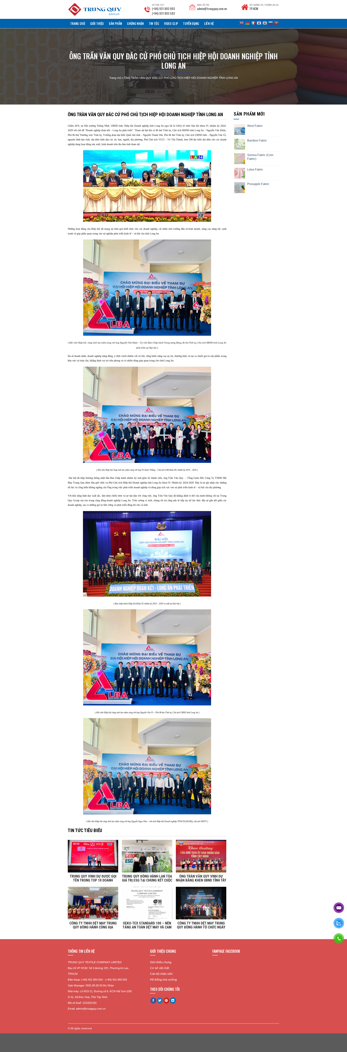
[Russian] (270, 23)
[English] (242, 23)
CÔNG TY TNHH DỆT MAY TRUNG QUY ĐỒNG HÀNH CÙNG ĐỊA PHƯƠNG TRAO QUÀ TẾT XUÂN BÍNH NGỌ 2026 (93, 925)
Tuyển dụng (191, 23)
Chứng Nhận (135, 23)
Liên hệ (209, 23)
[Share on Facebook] (153, 1000)
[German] (247, 23)
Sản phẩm (115, 23)
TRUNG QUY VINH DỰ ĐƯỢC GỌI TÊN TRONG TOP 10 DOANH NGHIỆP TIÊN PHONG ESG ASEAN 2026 (93, 878)
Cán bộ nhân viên (161, 973)
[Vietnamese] (276, 23)
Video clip (171, 23)
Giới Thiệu (97, 23)
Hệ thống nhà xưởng (163, 979)
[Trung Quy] (95, 9)
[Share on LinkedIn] (173, 1000)
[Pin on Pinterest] (166, 1000)
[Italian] (253, 23)
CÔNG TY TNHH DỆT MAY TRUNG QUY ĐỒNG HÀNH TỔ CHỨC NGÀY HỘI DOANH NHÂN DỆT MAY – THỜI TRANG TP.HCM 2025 (201, 925)
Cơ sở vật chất (159, 968)
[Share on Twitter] (160, 1000)
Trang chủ (77, 23)
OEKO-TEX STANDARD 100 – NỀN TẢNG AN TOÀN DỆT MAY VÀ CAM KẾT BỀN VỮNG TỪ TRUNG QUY (147, 925)
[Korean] (265, 23)
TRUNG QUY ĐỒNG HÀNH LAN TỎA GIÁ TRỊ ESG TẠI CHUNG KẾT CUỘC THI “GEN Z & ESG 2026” (147, 878)
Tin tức (154, 23)
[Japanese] (259, 23)
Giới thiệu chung (160, 962)
